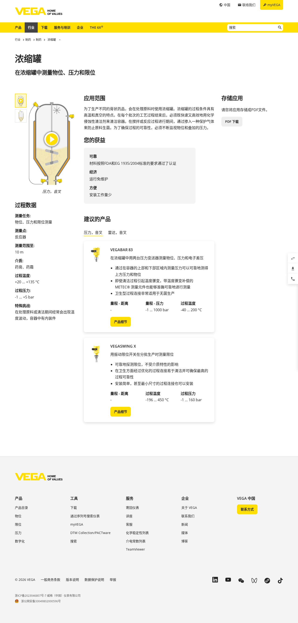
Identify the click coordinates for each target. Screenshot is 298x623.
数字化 (20, 541)
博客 (184, 541)
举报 (113, 579)
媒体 (184, 533)
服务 (129, 498)
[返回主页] (39, 476)
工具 (74, 498)
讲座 (129, 516)
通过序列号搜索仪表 (85, 516)
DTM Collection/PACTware (90, 533)
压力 (18, 533)
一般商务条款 (50, 579)
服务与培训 (62, 27)
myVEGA (76, 524)
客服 (129, 524)
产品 (18, 27)
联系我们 (187, 516)
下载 (44, 27)
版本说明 (72, 579)
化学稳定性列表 (137, 533)
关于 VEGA (189, 507)
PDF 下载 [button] (232, 121)
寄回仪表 (132, 507)
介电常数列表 (136, 541)
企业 (80, 27)
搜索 (73, 541)
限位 (18, 524)
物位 (18, 516)
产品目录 (21, 507)
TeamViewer (135, 549)
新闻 (184, 524)
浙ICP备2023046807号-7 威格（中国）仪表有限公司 (48, 596)
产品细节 (120, 321)
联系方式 (247, 509)
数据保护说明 (94, 579)
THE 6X (96, 27)
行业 (31, 27)
